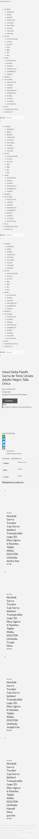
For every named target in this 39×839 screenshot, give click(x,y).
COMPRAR (9, 401)
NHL (8, 55)
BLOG (6, 106)
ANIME (9, 15)
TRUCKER (10, 31)
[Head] (13, 421)
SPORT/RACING (12, 39)
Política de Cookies (7, 833)
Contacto (14, 835)
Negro (20, 476)
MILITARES (10, 25)
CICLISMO (10, 23)
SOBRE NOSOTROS (11, 109)
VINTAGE (10, 33)
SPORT (7, 36)
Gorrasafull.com (19, 838)
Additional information (14, 453)
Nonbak (9, 513)
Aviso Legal (4, 835)
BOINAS (9, 63)
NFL (8, 52)
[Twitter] (19, 442)
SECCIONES (8, 79)
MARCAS (7, 77)
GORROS (10, 66)
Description (10, 451)
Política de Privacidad (25, 833)
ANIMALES (10, 12)
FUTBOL (10, 42)
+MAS (6, 58)
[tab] (22, 451)
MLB (8, 47)
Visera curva (22, 462)
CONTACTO (8, 112)
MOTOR (9, 44)
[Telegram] (19, 445)
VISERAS (10, 74)
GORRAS (7, 9)
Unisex (20, 469)
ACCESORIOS (11, 61)
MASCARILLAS (12, 69)
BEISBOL (10, 17)
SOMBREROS (11, 71)
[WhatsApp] (19, 436)
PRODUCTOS (11, 82)
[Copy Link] (19, 448)
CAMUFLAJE (11, 20)
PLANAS (9, 28)
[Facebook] (19, 439)
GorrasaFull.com (5, 1)
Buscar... (3, 118)
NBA (8, 50)
